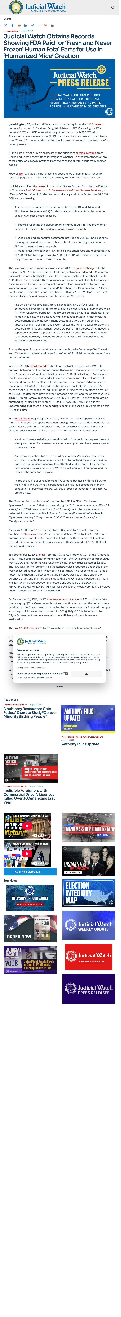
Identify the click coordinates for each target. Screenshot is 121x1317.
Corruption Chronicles (16, 705)
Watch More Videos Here (27, 871)
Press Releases (11, 31)
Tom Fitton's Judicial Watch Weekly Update (82, 737)
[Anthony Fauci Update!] (88, 719)
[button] (5, 7)
